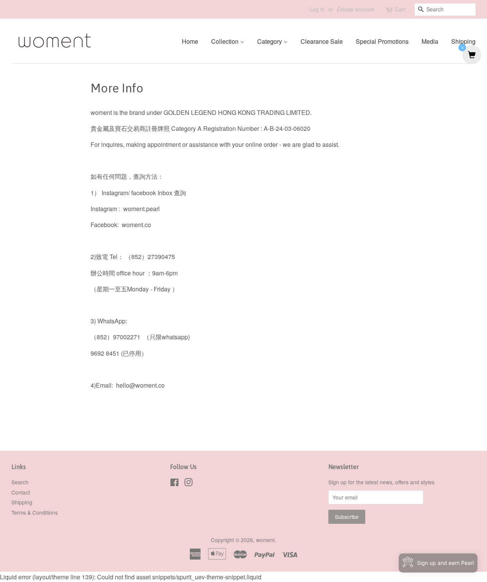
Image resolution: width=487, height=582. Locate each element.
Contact (20, 492)
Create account (355, 9)
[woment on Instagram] (188, 483)
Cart (400, 9)
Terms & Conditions (34, 512)
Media (430, 41)
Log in (317, 9)
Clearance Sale (322, 41)
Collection (225, 41)
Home (190, 41)
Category (270, 41)
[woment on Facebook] (174, 483)
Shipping (463, 41)
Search (20, 482)
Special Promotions (382, 41)
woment (265, 540)
